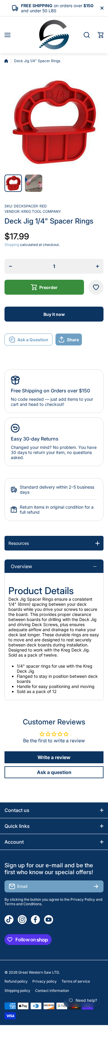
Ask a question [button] (54, 772)
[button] (101, 35)
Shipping (11, 244)
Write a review (54, 757)
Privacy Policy (82, 899)
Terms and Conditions (22, 904)
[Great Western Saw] (54, 34)
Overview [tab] (21, 566)
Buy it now (54, 314)
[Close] (102, 8)
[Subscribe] (96, 886)
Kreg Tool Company (41, 211)
